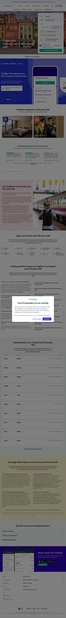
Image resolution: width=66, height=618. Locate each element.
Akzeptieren (47, 319)
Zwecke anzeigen (36, 319)
